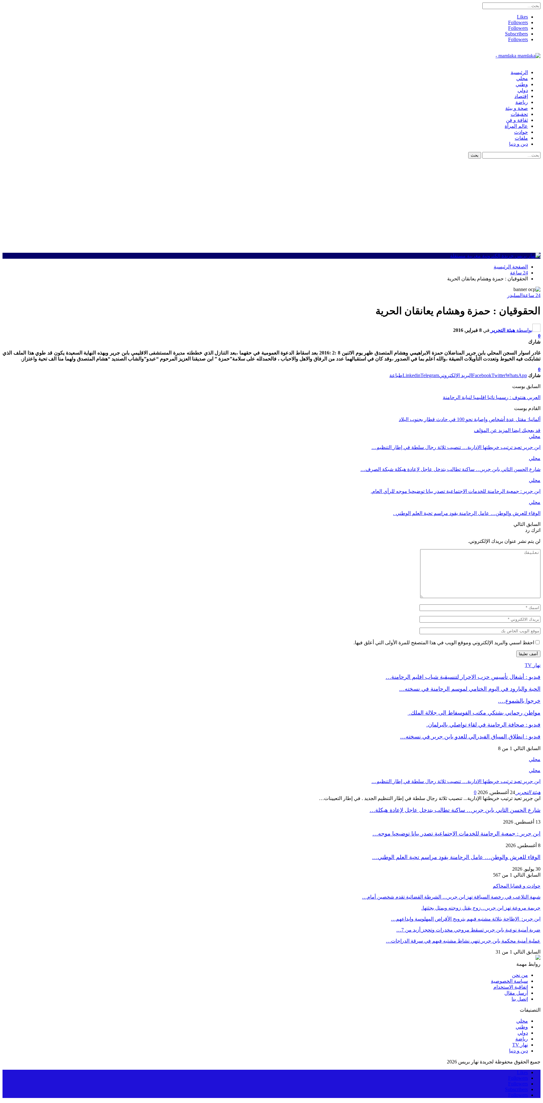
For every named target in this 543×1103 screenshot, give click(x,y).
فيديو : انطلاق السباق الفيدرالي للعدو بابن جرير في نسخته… (470, 736)
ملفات (521, 138)
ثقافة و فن (517, 120)
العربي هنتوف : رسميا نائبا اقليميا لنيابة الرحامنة (491, 397)
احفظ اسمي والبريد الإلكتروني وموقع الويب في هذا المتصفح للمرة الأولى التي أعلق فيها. (444, 642)
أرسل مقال (516, 993)
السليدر (515, 295)
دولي (523, 90)
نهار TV (520, 1044)
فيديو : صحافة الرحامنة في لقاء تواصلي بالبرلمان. (483, 725)
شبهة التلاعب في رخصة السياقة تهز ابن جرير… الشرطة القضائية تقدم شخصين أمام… (451, 897)
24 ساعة (531, 295)
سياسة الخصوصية (509, 981)
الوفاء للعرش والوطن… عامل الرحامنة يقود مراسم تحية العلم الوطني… (456, 857)
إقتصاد (521, 96)
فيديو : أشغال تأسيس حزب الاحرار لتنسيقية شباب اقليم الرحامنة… (463, 677)
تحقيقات (519, 114)
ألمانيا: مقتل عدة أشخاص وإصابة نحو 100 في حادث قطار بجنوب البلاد (469, 419)
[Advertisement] (271, 206)
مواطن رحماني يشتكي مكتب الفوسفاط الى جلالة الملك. (474, 713)
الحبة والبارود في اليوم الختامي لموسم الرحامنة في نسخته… (469, 689)
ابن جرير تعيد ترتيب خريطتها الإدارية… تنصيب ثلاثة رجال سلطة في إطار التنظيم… (455, 781)
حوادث (521, 132)
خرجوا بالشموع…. (519, 701)
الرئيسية (519, 72)
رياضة (521, 102)
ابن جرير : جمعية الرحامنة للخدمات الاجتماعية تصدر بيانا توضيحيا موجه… (456, 833)
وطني (522, 84)
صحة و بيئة (516, 108)
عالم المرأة (516, 126)
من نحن (520, 975)
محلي (522, 78)
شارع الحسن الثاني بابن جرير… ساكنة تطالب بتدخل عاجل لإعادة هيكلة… (455, 810)
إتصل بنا (520, 999)
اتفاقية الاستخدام (510, 987)
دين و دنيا (518, 144)
